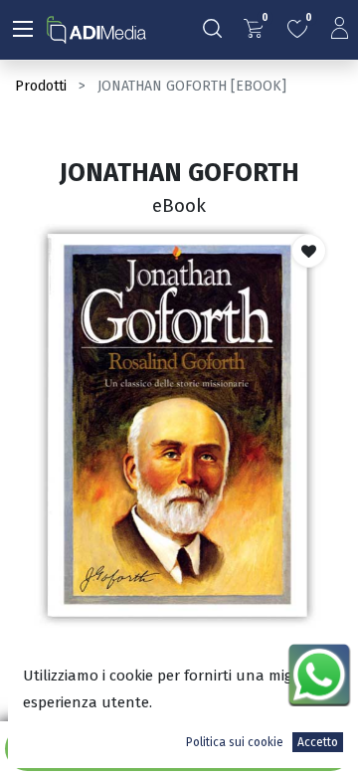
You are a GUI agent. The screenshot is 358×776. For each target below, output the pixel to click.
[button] (308, 251)
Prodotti (41, 86)
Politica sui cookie (234, 742)
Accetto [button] (317, 742)
